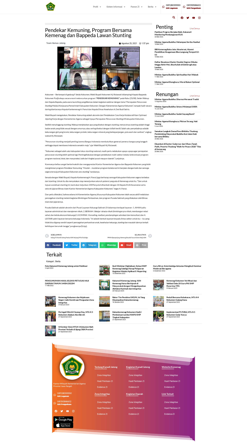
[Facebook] (182, 17)
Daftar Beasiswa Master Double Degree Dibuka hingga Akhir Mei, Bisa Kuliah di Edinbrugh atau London (176, 64)
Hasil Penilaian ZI (105, 381)
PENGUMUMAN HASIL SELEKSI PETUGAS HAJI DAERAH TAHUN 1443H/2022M (67, 281)
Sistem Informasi (114, 7)
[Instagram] (199, 17)
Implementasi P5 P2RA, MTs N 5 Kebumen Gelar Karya (180, 313)
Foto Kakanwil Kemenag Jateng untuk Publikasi (66, 266)
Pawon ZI (135, 7)
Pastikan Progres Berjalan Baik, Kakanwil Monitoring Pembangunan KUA (173, 33)
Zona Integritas (104, 375)
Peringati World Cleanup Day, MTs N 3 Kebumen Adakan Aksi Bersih (75, 313)
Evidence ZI (102, 387)
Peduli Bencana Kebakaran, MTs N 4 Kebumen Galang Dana (182, 298)
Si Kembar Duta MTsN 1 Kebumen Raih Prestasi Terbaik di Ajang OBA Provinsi (75, 328)
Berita (150, 7)
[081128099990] (163, 7)
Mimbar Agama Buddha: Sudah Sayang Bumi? (175, 114)
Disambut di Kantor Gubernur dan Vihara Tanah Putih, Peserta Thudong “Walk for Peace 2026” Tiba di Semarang (178, 146)
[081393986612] (184, 7)
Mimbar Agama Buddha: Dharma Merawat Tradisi (177, 99)
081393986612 (194, 5)
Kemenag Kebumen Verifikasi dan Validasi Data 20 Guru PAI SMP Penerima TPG (181, 283)
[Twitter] (187, 17)
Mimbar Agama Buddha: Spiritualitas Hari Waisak (176, 74)
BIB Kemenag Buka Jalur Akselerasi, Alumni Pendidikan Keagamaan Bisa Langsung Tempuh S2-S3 (177, 52)
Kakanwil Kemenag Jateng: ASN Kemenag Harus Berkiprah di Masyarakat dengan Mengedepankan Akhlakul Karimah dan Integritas (129, 284)
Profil (95, 7)
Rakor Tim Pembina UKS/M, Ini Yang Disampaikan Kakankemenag (128, 298)
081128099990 (173, 5)
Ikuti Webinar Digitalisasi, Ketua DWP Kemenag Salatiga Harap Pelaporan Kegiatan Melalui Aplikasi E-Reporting (129, 268)
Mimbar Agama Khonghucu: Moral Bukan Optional (177, 82)
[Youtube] (193, 17)
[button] (173, 17)
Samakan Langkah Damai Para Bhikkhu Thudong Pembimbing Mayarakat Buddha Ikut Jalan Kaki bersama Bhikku (176, 134)
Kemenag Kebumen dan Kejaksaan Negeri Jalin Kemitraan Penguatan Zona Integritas (76, 300)
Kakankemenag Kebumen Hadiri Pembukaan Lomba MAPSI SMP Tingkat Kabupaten (127, 314)
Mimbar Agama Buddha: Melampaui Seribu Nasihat (177, 42)
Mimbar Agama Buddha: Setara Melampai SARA (176, 106)
